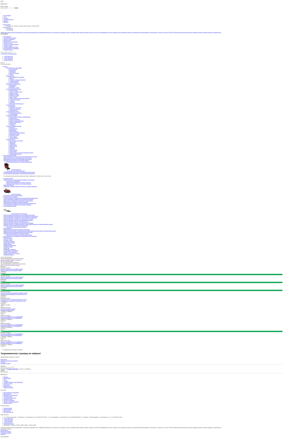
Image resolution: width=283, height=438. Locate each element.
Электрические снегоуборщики (29, 236)
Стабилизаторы (13, 110)
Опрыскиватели (13, 150)
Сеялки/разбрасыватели (15, 154)
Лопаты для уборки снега (15, 91)
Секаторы (11, 101)
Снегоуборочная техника (10, 37)
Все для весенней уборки (10, 155)
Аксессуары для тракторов (13, 181)
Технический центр (8, 19)
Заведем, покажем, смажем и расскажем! (11, 260)
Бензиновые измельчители (25, 159)
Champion (12, 241)
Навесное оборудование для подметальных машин (19, 162)
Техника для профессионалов (11, 44)
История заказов (8, 409)
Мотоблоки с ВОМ (14, 87)
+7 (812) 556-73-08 (8, 57)
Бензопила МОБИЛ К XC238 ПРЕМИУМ (11, 335)
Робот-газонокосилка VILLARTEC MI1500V (12, 286)
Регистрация (9, 28)
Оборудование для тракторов (16, 77)
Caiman (10, 240)
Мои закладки (7, 410)
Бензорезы (12, 127)
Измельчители (13, 144)
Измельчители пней (14, 134)
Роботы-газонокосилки (15, 122)
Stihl (8, 248)
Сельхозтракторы (13, 82)
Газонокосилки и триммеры (11, 196)
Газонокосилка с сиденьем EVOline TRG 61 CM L (13, 301)
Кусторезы (12, 147)
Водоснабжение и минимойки (11, 48)
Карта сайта (7, 385)
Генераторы (12, 106)
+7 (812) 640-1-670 (8, 56)
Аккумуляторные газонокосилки (29, 198)
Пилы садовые (13, 97)
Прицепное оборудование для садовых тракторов (18, 183)
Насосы (11, 74)
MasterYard (13, 245)
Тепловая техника (8, 49)
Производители (7, 237)
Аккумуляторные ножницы (26, 220)
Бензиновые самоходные (23, 229)
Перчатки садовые (14, 95)
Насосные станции (14, 73)
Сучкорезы (12, 102)
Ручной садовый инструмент (11, 47)
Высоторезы (12, 142)
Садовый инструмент (14, 99)
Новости (6, 20)
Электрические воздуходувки (27, 172)
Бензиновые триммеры (22, 202)
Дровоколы (12, 143)
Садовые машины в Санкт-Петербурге (13, 382)
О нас (5, 17)
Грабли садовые (13, 90)
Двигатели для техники (15, 107)
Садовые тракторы (14, 81)
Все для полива (13, 69)
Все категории (7, 36)
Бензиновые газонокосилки (26, 200)
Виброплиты (12, 130)
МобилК (11, 254)
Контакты (6, 22)
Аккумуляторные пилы (22, 221)
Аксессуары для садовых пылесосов (15, 171)
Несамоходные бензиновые (26, 232)
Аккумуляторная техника (10, 206)
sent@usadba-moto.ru (9, 423)
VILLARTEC (15, 250)
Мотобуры (12, 148)
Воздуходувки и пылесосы (16, 140)
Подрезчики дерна (14, 135)
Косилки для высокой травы (16, 121)
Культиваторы (13, 85)
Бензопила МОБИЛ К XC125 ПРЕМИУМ (11, 318)
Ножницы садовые (14, 94)
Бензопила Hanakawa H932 (7, 310)
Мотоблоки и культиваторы (10, 41)
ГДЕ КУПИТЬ (7, 15)
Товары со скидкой (8, 387)
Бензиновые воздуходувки (25, 158)
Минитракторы (7, 40)
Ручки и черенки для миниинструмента (19, 98)
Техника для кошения (9, 39)
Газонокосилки (13, 118)
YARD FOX (14, 252)
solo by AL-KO (16, 253)
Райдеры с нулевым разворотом (17, 79)
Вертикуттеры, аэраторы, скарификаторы (19, 117)
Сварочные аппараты (14, 109)
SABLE (11, 246)
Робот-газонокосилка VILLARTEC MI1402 (11, 278)
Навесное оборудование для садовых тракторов (18, 182)
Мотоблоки (12, 86)
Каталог (6, 66)
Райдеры (11, 78)
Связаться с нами (8, 383)
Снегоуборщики (13, 114)
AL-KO (10, 238)
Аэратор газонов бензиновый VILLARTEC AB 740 (13, 294)
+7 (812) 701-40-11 (8, 60)
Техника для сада (8, 43)
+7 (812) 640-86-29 (8, 59)
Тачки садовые (13, 136)
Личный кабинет (8, 408)
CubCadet (12, 242)
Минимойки (12, 70)
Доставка (6, 18)
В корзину (3, 273)
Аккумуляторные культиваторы (29, 217)
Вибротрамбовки (13, 131)
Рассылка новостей (8, 412)
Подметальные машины (15, 113)
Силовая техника (8, 45)
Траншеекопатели (13, 138)
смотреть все (13, 53)
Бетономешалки (13, 128)
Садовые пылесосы (16, 169)
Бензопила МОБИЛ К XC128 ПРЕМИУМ (11, 326)
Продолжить (4, 359)
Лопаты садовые (13, 93)
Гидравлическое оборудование (17, 132)
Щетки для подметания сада (16, 103)
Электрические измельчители (27, 173)
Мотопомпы (12, 72)
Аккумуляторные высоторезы (27, 215)
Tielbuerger (13, 249)
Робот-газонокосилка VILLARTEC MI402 (11, 270)
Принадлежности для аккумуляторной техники (21, 152)
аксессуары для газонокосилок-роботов (16, 227)
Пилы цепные (13, 151)
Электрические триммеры (24, 204)
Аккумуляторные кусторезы (26, 219)
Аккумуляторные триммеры (26, 199)
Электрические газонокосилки (28, 203)
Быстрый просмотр (5, 267)
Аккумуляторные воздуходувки (29, 156)
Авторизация (9, 30)
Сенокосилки (12, 123)
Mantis (9, 244)
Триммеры (12, 124)
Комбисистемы (13, 146)
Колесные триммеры (14, 119)
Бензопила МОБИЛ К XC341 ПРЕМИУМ (11, 343)
